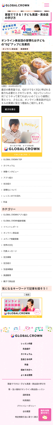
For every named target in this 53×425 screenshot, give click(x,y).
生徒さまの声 (26, 359)
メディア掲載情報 (10, 238)
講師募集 (26, 394)
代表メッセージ (10, 251)
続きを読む (10, 109)
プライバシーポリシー (26, 405)
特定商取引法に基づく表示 (26, 416)
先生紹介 (7, 183)
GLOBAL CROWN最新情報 (14, 220)
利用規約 (26, 400)
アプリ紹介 (8, 177)
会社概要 (26, 411)
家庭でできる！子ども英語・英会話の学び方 (26, 16)
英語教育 (24, 49)
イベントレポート (11, 226)
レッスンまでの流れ (12, 195)
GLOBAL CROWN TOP (12, 159)
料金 (5, 201)
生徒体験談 (8, 269)
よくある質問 (26, 375)
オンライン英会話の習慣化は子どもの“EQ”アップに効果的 (23, 42)
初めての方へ (26, 369)
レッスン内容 (26, 343)
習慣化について (10, 189)
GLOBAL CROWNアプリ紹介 (15, 214)
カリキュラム (9, 165)
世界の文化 (8, 245)
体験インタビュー (11, 171)
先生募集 (7, 257)
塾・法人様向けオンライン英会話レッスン (26, 389)
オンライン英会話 (10, 49)
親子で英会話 (9, 281)
